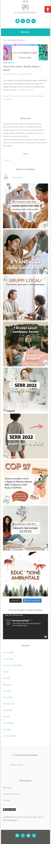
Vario (5, 729)
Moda (5, 678)
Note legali (7, 787)
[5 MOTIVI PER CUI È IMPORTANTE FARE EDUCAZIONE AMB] (25, 574)
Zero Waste (8, 63)
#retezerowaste (16, 765)
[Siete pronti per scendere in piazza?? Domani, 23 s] (25, 528)
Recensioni (7, 703)
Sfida (5, 716)
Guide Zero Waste (10, 665)
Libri (4, 671)
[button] (48, 9)
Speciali (6, 723)
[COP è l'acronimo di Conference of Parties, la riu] (25, 482)
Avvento (6, 652)
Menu (27, 32)
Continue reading (26, 90)
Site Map (6, 800)
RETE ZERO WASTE (20, 817)
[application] (25, 626)
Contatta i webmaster (11, 794)
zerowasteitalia (37, 96)
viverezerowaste (15, 96)
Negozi (6, 684)
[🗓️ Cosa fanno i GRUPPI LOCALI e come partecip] (25, 298)
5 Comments (8, 99)
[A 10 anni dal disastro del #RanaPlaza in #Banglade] (25, 205)
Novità (5, 691)
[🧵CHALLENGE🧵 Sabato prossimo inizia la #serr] (25, 436)
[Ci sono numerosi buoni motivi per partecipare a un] (25, 252)
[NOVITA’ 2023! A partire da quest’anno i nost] (25, 344)
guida (10, 142)
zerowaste (27, 96)
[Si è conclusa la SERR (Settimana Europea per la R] (25, 390)
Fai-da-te (6, 659)
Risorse (6, 710)
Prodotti (6, 697)
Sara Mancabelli (25, 74)
